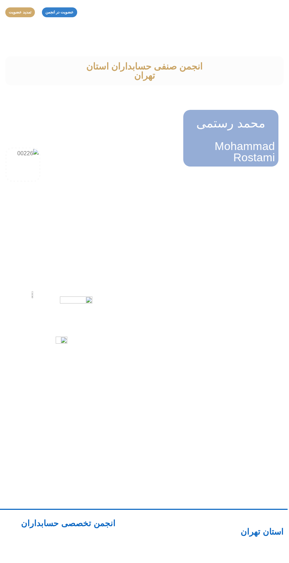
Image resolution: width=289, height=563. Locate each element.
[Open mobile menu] (281, 12)
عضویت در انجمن (59, 12)
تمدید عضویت (20, 12)
